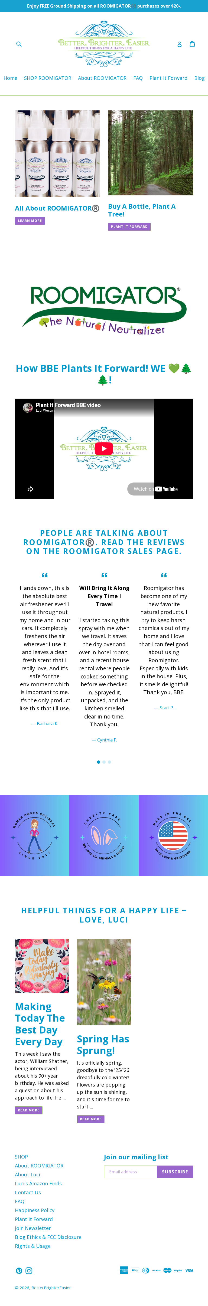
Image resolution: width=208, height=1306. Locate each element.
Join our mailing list (136, 1157)
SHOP (21, 1156)
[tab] (98, 762)
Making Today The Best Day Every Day (40, 1024)
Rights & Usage (33, 1246)
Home (10, 78)
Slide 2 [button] (104, 762)
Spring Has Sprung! (103, 1044)
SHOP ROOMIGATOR (47, 78)
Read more (29, 1110)
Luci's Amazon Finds (38, 1183)
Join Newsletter (33, 1228)
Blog (199, 78)
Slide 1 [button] (98, 762)
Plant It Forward (168, 78)
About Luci (27, 1174)
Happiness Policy (34, 1210)
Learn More (30, 220)
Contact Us (28, 1192)
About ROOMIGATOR (102, 78)
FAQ (138, 78)
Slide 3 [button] (109, 762)
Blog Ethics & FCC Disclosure (48, 1237)
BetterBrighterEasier (51, 1287)
